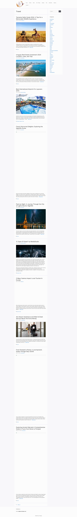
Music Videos (52, 62)
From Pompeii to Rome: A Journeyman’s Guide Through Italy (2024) (29, 350)
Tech (46, 2)
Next (19, 504)
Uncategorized (52, 72)
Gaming (51, 45)
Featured (18, 121)
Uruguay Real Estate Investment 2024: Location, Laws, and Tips (28, 55)
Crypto (51, 31)
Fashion (30, 2)
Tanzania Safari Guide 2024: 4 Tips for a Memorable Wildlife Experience (29, 18)
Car (50, 28)
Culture (51, 32)
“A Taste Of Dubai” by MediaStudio (27, 241)
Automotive (50, 2)
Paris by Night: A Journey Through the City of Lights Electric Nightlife (30, 205)
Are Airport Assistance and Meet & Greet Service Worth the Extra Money (29, 317)
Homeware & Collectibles (54, 50)
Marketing (51, 57)
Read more (31, 47)
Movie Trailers (52, 60)
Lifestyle (43, 2)
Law (50, 53)
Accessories (52, 19)
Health (51, 47)
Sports (51, 68)
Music (34, 2)
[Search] (60, 11)
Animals (51, 20)
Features (55, 2)
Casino (18, 311)
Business (51, 27)
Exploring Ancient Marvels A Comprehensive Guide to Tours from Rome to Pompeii (30, 428)
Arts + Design (38, 2)
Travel (18, 49)
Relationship (52, 64)
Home (27, 2)
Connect (27, 5)
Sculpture (51, 65)
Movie (51, 58)
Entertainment (52, 35)
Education (51, 34)
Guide (51, 46)
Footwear (51, 42)
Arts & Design (52, 23)
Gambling (51, 43)
